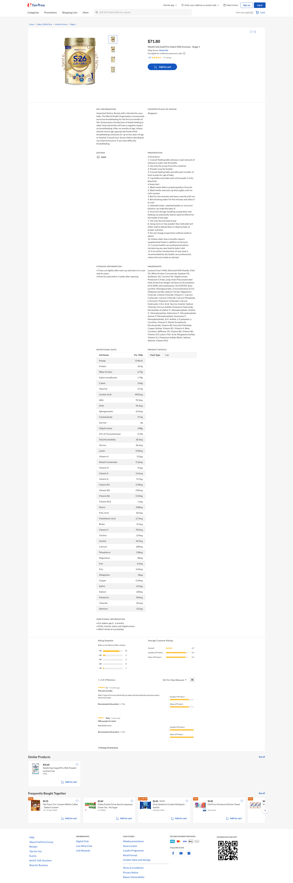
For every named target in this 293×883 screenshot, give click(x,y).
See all (262, 756)
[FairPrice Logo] (36, 5)
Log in (260, 5)
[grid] (146, 774)
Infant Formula (61, 24)
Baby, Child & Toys (44, 24)
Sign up (246, 5)
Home (31, 24)
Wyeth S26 (163, 50)
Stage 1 (73, 24)
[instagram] (189, 855)
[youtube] (181, 855)
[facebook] (173, 855)
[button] (252, 12)
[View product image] (113, 39)
